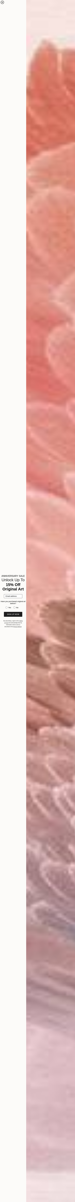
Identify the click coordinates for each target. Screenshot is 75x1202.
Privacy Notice (17, 626)
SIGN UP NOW (13, 614)
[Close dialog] (2, 2)
